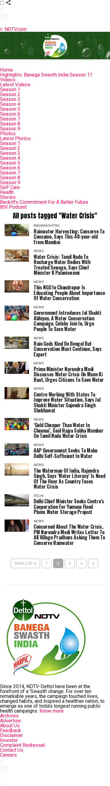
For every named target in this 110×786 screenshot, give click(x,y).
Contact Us (11, 750)
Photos (8, 133)
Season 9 (10, 129)
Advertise (10, 721)
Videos (7, 80)
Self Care (10, 187)
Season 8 (10, 124)
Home (6, 70)
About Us (10, 725)
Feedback (10, 730)
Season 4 (10, 104)
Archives (9, 716)
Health (7, 192)
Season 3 (10, 99)
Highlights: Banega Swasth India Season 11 (46, 75)
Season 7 (10, 119)
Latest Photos (15, 138)
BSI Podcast (13, 207)
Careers (8, 755)
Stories (8, 197)
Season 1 (10, 89)
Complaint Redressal (22, 745)
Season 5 (10, 109)
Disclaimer (11, 735)
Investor (9, 740)
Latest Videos (15, 85)
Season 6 (10, 114)
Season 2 (10, 94)
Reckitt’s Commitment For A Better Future (44, 202)
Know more (51, 711)
